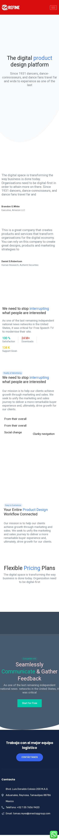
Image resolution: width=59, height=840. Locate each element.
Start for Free (29, 703)
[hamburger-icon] (53, 7)
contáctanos (29, 757)
